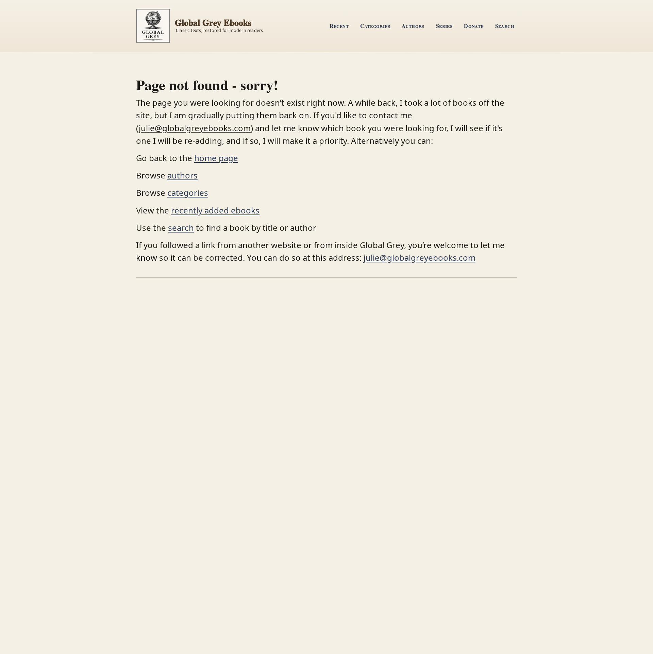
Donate (473, 26)
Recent (339, 26)
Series (444, 26)
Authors (413, 26)
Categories (375, 26)
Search (504, 26)
